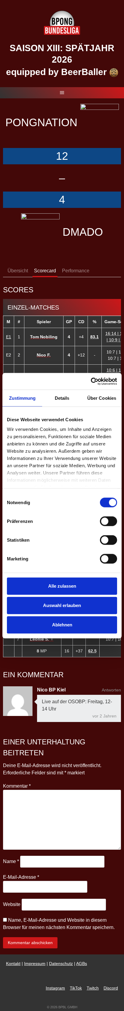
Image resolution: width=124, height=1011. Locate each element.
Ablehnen (62, 624)
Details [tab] (62, 398)
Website (11, 904)
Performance (75, 270)
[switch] (108, 521)
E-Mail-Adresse (21, 877)
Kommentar (17, 786)
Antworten (111, 690)
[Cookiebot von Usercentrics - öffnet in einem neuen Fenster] (90, 381)
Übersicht (18, 270)
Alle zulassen (62, 586)
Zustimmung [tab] (22, 398)
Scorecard (45, 270)
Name (11, 861)
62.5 (92, 650)
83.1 (94, 336)
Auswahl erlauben (62, 605)
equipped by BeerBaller (57, 72)
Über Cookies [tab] (101, 398)
